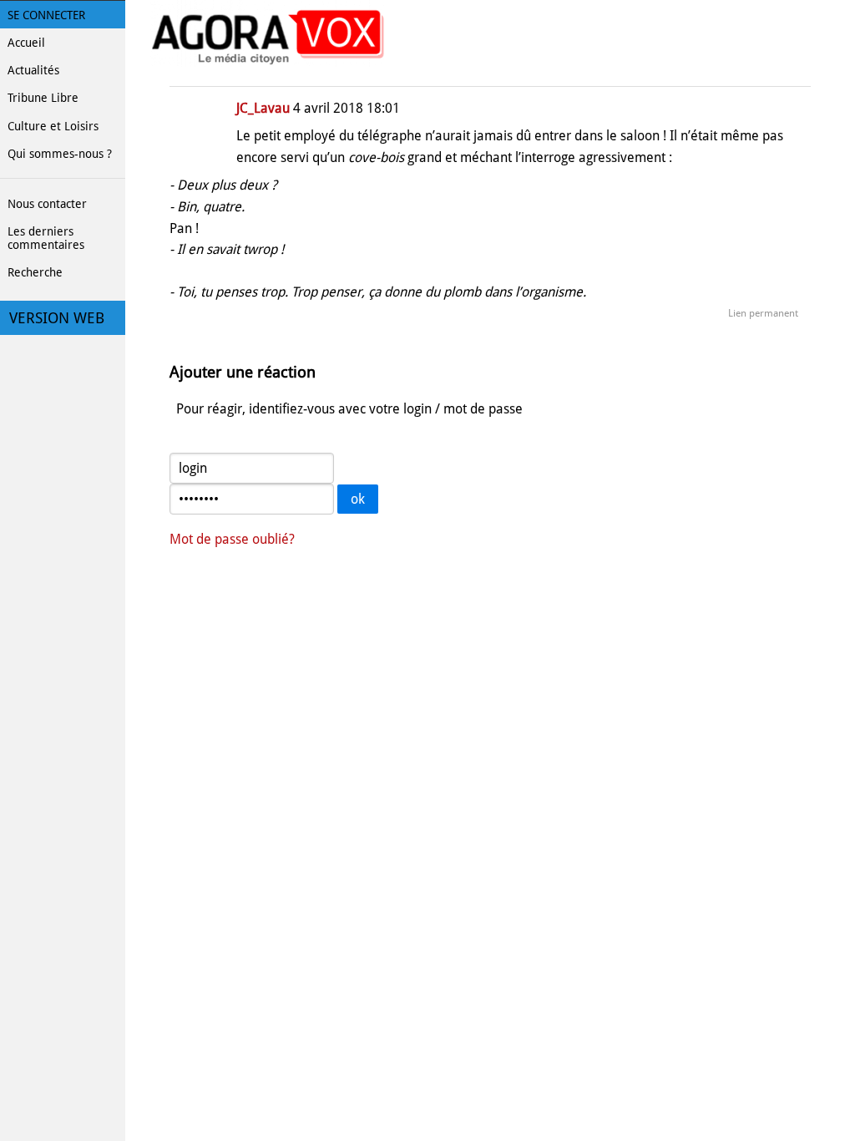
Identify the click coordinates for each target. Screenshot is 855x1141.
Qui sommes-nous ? (60, 153)
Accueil (26, 42)
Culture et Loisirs (53, 126)
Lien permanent (763, 313)
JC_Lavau (263, 108)
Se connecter (46, 15)
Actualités (33, 70)
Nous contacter (47, 203)
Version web (56, 318)
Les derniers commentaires (46, 238)
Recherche (35, 272)
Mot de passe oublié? (232, 539)
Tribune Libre (43, 97)
